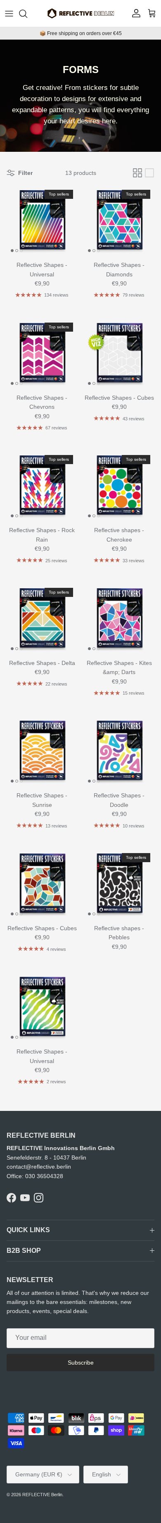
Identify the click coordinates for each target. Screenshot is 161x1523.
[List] (149, 173)
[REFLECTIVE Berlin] (80, 13)
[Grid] (137, 173)
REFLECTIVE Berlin (42, 1494)
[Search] (27, 14)
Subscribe (81, 1362)
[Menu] (9, 14)
